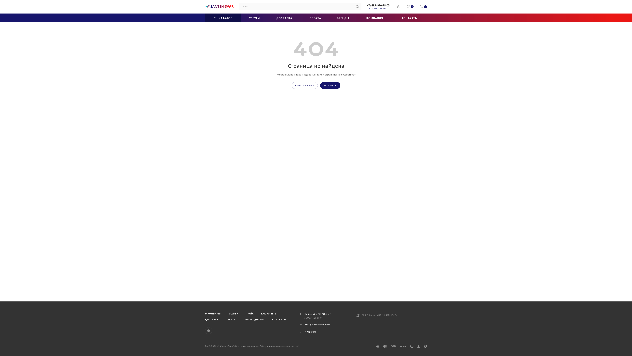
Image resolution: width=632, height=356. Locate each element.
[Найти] (357, 6)
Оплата (230, 319)
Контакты (279, 319)
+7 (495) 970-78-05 (378, 5)
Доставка (211, 319)
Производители (253, 319)
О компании (213, 313)
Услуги (233, 313)
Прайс (250, 313)
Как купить (268, 313)
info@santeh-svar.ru (317, 324)
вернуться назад (304, 85)
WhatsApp (208, 330)
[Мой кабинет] (398, 7)
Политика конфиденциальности (379, 315)
